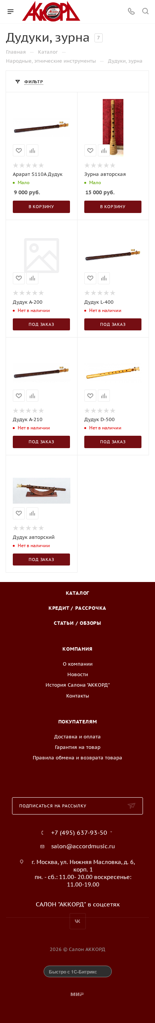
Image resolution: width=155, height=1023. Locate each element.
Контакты (77, 696)
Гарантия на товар (77, 747)
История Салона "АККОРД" (78, 685)
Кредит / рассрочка (77, 608)
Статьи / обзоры (77, 623)
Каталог (78, 593)
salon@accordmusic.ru (83, 846)
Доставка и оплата (77, 737)
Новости (77, 674)
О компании (78, 664)
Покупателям (77, 721)
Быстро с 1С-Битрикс (73, 971)
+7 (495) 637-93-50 (79, 833)
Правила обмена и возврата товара (77, 757)
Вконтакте (78, 921)
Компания (77, 649)
